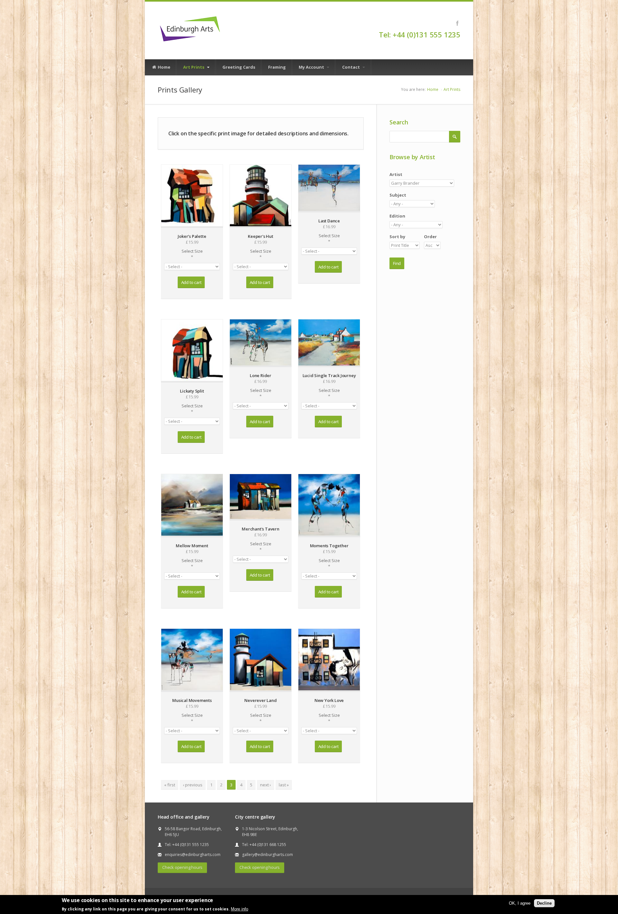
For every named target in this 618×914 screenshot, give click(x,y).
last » (284, 785)
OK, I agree (519, 903)
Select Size (192, 254)
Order (430, 236)
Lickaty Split (192, 391)
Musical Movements (192, 700)
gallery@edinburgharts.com (267, 854)
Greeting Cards (238, 67)
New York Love (329, 700)
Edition (397, 216)
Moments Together (329, 546)
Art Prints (194, 67)
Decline (544, 903)
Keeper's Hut (260, 236)
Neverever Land (260, 700)
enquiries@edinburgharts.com (192, 854)
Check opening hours (182, 867)
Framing (277, 67)
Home (163, 67)
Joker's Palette (192, 236)
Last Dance (329, 221)
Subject (397, 195)
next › (265, 785)
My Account (312, 67)
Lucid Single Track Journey (329, 375)
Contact (351, 67)
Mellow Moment (192, 546)
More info (239, 908)
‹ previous (192, 785)
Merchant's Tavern (260, 529)
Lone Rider (260, 375)
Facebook (457, 23)
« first (169, 785)
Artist (395, 174)
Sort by (397, 236)
